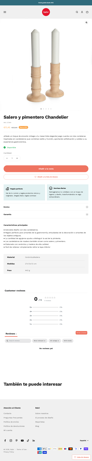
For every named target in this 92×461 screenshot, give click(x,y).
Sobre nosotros (41, 413)
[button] (46, 307)
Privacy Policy (9, 452)
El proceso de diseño (44, 418)
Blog (37, 426)
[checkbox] (67, 341)
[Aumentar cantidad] (17, 158)
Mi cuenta (8, 430)
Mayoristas (40, 422)
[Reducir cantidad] (7, 158)
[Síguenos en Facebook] (5, 440)
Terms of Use (22, 449)
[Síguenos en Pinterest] (16, 440)
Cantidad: (8, 153)
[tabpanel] (46, 356)
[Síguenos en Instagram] (10, 440)
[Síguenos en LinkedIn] (33, 440)
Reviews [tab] (11, 333)
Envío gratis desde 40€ (46, 2)
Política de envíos (11, 422)
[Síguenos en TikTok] (28, 440)
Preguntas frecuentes (13, 418)
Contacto (7, 413)
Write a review (81, 333)
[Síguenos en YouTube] (22, 440)
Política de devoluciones (14, 426)
